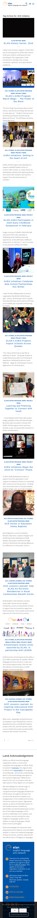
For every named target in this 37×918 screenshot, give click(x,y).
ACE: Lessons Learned (13, 581)
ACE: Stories (9, 91)
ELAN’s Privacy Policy (16, 897)
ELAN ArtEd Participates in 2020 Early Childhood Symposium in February (18, 223)
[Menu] (33, 4)
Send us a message (16, 892)
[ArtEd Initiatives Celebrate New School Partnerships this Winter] (18, 260)
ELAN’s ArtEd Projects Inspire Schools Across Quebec (18, 343)
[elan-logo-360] (15, 4)
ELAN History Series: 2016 (18, 43)
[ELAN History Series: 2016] (18, 28)
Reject (23, 910)
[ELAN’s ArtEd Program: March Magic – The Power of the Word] (18, 78)
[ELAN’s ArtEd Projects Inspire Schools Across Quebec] (18, 319)
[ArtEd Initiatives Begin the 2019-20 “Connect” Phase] (18, 446)
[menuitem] (25, 4)
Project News (21, 93)
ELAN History (16, 40)
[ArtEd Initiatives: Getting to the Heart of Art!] (18, 134)
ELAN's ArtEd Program (23, 91)
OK (14, 910)
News (24, 40)
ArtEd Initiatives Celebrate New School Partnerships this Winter (18, 284)
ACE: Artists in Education (13, 518)
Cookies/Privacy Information (19, 914)
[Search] (25, 4)
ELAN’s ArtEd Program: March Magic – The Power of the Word (18, 99)
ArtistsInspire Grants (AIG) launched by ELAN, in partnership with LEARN (18, 647)
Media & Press (10, 642)
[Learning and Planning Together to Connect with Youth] (18, 384)
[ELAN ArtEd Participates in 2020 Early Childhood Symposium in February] (18, 199)
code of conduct (20, 865)
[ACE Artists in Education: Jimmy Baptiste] (18, 502)
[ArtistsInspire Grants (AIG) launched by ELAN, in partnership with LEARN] (18, 626)
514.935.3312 (14, 886)
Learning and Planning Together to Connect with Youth (18, 408)
